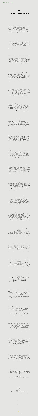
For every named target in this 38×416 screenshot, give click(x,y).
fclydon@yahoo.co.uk (19, 390)
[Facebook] (19, 411)
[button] (19, 403)
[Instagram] (18, 411)
